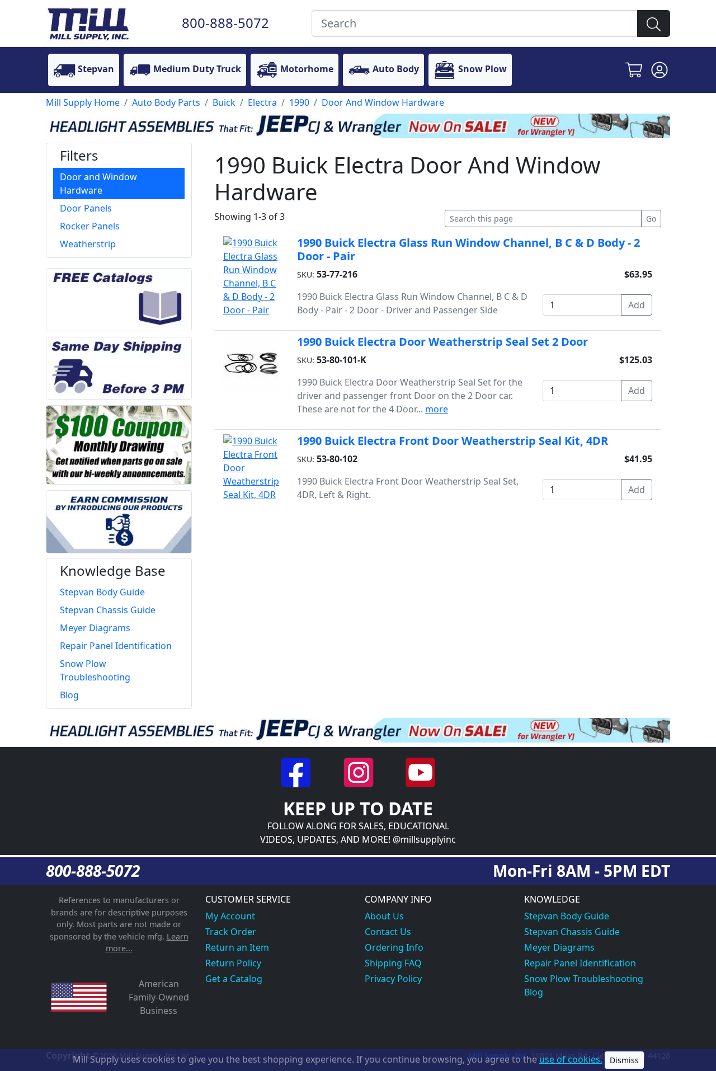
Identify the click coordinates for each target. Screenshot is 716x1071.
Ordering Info (394, 947)
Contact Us (388, 932)
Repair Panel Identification (580, 963)
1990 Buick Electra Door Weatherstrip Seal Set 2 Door (442, 341)
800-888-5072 (225, 22)
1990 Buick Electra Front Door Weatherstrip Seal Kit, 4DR (452, 440)
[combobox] (475, 23)
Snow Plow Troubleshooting (583, 979)
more (436, 409)
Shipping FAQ (393, 963)
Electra (262, 102)
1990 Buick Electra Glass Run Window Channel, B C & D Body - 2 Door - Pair (468, 249)
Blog (533, 992)
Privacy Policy (393, 979)
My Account (230, 916)
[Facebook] (297, 771)
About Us (384, 916)
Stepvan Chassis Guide (572, 932)
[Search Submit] (653, 23)
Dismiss (624, 1060)
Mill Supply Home (83, 102)
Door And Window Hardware (383, 102)
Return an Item (237, 947)
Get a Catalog (233, 979)
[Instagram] (359, 771)
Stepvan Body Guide (566, 916)
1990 (299, 102)
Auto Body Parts (166, 102)
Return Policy (233, 963)
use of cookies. (570, 1059)
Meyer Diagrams (559, 947)
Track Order (230, 932)
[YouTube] (420, 771)
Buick (224, 102)
